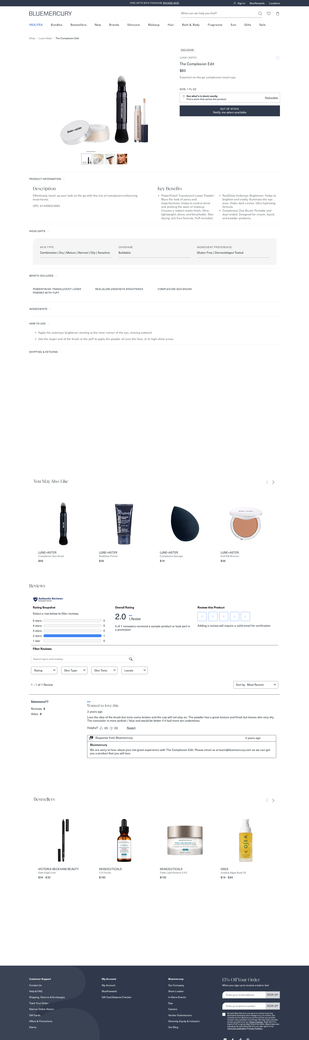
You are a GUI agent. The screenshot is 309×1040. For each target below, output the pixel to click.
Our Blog (173, 1027)
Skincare (133, 25)
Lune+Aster (45, 38)
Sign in (241, 3)
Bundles (56, 25)
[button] (277, 13)
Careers (172, 1009)
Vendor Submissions (180, 1015)
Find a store (271, 97)
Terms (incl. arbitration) (236, 1028)
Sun (233, 25)
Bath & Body (191, 25)
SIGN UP (272, 994)
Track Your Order (38, 1003)
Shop (32, 38)
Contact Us (35, 985)
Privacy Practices (256, 1022)
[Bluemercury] (50, 13)
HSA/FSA (36, 25)
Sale (262, 25)
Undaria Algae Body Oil (233, 872)
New (98, 25)
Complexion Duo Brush (51, 556)
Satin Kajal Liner (47, 872)
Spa (170, 1003)
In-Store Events (177, 997)
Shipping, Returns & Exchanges (47, 997)
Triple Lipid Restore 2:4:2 (173, 872)
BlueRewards (257, 3)
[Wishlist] (269, 13)
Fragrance (215, 25)
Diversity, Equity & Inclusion (184, 1021)
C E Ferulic (105, 872)
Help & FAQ (35, 991)
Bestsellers (79, 25)
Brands (114, 25)
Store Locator (176, 991)
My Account (108, 985)
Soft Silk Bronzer (230, 556)
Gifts (247, 25)
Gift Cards (34, 1015)
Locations (274, 3)
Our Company (176, 985)
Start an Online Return (41, 1009)
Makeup (154, 25)
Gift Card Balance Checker (117, 997)
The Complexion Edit (67, 38)
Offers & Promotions (40, 1021)
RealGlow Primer (108, 556)
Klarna (32, 1027)
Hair (171, 25)
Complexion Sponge (171, 556)
